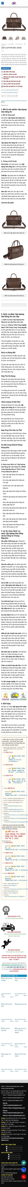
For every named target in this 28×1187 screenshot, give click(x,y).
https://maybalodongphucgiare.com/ (14, 809)
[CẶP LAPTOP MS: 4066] (7, 1060)
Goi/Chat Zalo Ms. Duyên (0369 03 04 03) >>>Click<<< (17, 770)
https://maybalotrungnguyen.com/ (13, 806)
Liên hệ (11, 996)
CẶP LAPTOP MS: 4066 (6, 1069)
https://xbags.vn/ (12, 885)
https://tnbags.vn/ (13, 893)
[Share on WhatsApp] (2, 96)
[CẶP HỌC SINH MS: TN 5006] (21, 1035)
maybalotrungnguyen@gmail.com (16, 1095)
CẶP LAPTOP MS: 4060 (20, 1019)
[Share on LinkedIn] (16, 96)
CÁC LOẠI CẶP (18, 44)
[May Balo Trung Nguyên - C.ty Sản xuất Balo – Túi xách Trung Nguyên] (14, 3)
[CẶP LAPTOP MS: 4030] (21, 985)
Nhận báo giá (6, 68)
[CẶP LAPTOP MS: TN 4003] (7, 985)
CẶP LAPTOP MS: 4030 (20, 993)
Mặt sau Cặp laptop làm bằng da (10, 92)
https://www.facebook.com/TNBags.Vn (15, 896)
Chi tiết (3, 996)
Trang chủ (4, 44)
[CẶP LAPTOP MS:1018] (7, 1035)
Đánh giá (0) (4, 105)
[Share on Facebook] (5, 96)
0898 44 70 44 (9, 853)
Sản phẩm (11, 44)
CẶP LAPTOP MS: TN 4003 (6, 994)
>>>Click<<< (22, 795)
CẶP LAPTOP (15, 90)
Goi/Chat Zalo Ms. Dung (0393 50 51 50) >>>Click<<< (17, 781)
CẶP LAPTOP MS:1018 (6, 1043)
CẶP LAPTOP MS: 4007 (6, 1019)
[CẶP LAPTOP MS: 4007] (7, 1010)
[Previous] (3, 20)
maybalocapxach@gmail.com (15, 1100)
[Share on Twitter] (8, 96)
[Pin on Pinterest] (14, 96)
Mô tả (3, 102)
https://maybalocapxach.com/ (16, 811)
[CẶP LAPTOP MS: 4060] (21, 1010)
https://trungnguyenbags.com (16, 1108)
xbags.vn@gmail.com (13, 883)
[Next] (24, 20)
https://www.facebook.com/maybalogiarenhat (15, 818)
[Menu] (2, 3)
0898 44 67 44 (9, 863)
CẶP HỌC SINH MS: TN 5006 (20, 1044)
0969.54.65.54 (9, 842)
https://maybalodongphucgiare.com (13, 1112)
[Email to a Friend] (11, 96)
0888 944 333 (11, 788)
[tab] (14, 102)
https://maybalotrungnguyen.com (12, 1105)
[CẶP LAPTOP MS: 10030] (21, 1060)
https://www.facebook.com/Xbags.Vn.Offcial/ (16, 889)
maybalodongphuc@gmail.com (15, 1097)
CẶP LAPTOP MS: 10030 (20, 1069)
